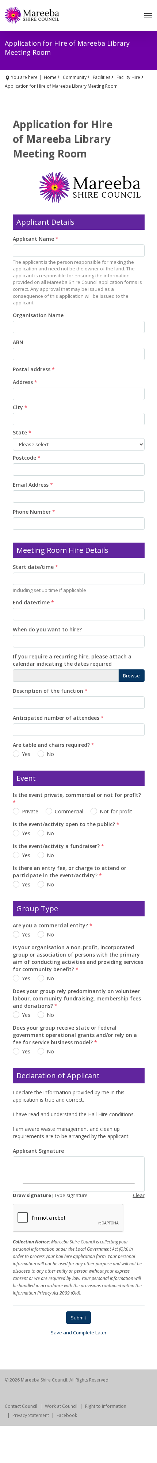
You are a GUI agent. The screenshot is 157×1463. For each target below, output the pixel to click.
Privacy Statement (30, 1415)
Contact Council (21, 1406)
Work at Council (61, 1406)
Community (75, 77)
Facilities (101, 77)
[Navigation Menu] (148, 15)
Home (50, 77)
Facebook (67, 1415)
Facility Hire (128, 77)
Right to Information (105, 1406)
